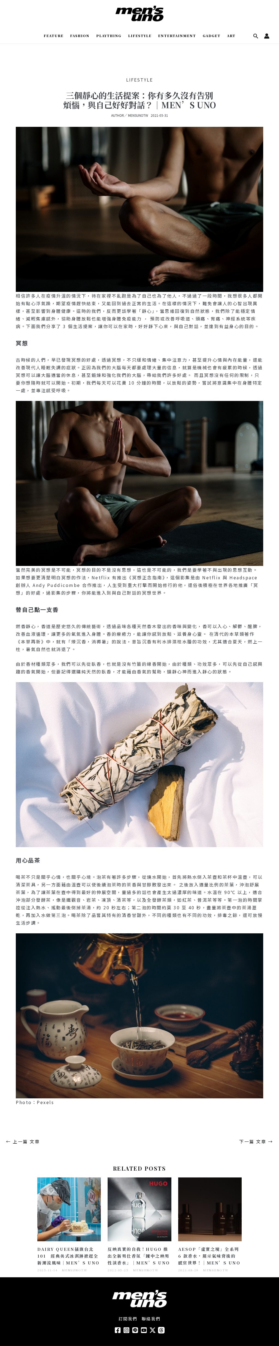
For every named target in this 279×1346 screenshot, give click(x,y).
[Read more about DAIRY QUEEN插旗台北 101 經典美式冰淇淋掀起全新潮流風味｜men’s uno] (69, 1208)
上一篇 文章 (23, 1141)
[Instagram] (126, 1330)
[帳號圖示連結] (266, 36)
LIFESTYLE (139, 79)
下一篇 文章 (256, 1141)
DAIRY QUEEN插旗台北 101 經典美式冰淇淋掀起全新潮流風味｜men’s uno (68, 1256)
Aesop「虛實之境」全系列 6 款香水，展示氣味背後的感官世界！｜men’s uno (209, 1256)
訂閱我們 (128, 1318)
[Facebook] (117, 1330)
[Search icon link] (256, 36)
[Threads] (161, 1330)
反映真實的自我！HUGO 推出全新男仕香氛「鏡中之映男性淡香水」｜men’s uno (139, 1256)
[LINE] (135, 1330)
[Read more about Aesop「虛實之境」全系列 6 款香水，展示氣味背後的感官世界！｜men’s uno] (210, 1208)
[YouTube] (144, 1330)
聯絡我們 (151, 1318)
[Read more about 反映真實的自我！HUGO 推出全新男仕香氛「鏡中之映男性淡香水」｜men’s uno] (139, 1208)
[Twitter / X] (152, 1330)
